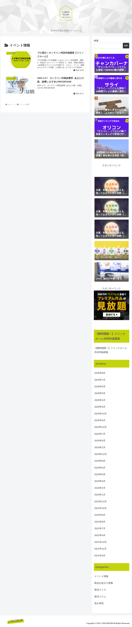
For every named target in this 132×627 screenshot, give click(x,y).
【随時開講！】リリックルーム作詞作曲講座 (110, 350)
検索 (96, 40)
